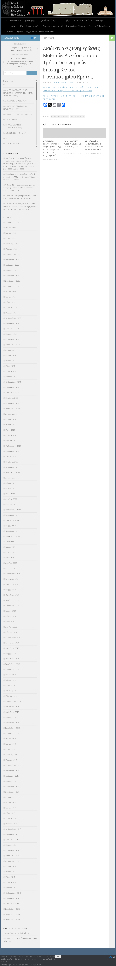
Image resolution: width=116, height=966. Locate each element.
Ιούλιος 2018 (10, 738)
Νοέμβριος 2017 (11, 781)
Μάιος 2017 (10, 813)
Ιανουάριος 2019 (12, 707)
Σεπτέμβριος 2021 (12, 536)
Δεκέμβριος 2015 (12, 903)
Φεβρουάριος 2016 (13, 893)
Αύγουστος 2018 (12, 733)
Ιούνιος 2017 (10, 808)
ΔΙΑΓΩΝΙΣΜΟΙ (10, 138)
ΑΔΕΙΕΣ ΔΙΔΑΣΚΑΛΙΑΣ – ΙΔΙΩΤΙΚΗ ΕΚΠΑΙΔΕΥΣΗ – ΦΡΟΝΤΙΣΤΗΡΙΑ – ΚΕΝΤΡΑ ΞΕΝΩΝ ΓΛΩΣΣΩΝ (18, 93)
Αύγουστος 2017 (12, 797)
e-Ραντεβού (9, 31)
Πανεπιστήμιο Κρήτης (77, 117)
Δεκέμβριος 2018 (12, 712)
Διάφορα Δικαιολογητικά (53, 26)
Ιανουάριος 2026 (12, 259)
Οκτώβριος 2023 (12, 403)
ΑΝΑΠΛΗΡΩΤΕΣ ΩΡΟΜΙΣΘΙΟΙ (16, 114)
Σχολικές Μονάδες (47, 20)
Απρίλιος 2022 (11, 499)
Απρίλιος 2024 (11, 371)
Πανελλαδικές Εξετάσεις (76, 26)
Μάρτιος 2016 (11, 888)
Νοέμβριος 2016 (11, 845)
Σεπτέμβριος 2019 (12, 664)
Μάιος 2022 (10, 494)
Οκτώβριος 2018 (12, 722)
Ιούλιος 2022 (10, 483)
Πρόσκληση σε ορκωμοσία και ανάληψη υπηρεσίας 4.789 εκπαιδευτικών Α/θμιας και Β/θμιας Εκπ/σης (19, 177)
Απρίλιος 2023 (11, 435)
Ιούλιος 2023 (10, 419)
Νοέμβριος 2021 (11, 526)
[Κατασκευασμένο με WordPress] (16, 964)
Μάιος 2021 (10, 557)
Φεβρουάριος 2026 (13, 254)
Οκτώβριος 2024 (12, 339)
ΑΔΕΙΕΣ (8, 85)
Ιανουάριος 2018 (12, 770)
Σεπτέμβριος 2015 (12, 909)
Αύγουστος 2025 (12, 286)
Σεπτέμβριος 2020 (12, 600)
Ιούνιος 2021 (10, 552)
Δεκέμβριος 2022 (12, 456)
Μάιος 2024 (10, 366)
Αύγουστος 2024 (12, 350)
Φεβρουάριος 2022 (13, 510)
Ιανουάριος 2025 (12, 323)
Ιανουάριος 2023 (12, 451)
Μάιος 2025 (10, 302)
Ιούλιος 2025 (10, 291)
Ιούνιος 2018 (10, 744)
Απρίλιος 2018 (11, 754)
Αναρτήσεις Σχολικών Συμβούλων (18, 933)
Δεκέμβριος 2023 (12, 392)
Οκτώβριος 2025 (12, 275)
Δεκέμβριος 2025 (12, 265)
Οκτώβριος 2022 (12, 467)
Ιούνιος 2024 (10, 361)
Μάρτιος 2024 (11, 377)
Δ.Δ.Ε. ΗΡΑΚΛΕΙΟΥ (11, 20)
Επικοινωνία (9, 26)
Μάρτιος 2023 (11, 440)
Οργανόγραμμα (30, 20)
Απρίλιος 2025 (11, 307)
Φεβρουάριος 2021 (13, 573)
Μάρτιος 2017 (11, 824)
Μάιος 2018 (10, 749)
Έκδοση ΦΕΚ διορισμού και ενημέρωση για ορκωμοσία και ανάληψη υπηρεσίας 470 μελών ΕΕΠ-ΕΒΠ (19, 188)
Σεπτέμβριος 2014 (12, 914)
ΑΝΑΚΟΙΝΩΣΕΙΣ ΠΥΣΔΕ (13, 101)
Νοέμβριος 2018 (11, 717)
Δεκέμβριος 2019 (12, 648)
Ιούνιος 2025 (10, 297)
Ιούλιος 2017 (10, 802)
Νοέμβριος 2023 (11, 398)
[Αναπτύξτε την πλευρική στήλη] (112, 38)
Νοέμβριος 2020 (11, 589)
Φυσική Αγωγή (32, 26)
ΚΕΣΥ (45, 38)
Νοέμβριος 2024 (11, 334)
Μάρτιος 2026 (11, 249)
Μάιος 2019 (10, 685)
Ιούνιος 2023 (10, 424)
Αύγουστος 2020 (12, 605)
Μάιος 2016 (10, 877)
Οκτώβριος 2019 (12, 659)
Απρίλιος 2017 (11, 818)
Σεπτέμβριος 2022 (12, 472)
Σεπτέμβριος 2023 (12, 408)
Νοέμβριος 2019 (11, 653)
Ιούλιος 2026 (10, 227)
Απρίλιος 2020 (11, 627)
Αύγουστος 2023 (12, 414)
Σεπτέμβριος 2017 (12, 792)
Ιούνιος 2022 (10, 488)
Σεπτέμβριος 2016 (12, 856)
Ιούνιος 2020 (10, 616)
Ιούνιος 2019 (10, 680)
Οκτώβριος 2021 (12, 531)
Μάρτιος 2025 (11, 313)
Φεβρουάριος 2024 (13, 382)
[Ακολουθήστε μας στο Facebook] (32, 38)
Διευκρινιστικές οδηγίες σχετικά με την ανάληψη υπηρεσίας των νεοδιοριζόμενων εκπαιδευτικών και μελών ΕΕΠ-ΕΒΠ (19, 206)
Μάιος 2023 (10, 430)
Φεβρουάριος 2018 (13, 765)
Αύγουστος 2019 (12, 669)
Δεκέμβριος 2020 (12, 584)
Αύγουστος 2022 (12, 478)
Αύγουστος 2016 (12, 861)
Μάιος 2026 (10, 238)
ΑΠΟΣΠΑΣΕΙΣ (10, 119)
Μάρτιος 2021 (11, 568)
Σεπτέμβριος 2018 (12, 728)
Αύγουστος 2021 (12, 542)
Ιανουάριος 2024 (12, 387)
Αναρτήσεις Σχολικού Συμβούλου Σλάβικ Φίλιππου (20, 939)
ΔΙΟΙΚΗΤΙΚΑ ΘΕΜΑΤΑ (13, 143)
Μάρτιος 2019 (11, 696)
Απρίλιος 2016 (11, 882)
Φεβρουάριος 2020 (13, 637)
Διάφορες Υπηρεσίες (82, 20)
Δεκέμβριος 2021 (12, 520)
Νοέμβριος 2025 (11, 270)
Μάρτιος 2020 (11, 632)
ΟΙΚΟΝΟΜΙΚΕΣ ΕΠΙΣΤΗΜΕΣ (60, 117)
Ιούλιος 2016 (10, 866)
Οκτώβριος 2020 (12, 595)
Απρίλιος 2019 (11, 691)
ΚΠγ (21, 26)
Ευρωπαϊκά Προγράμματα (99, 26)
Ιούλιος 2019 (10, 675)
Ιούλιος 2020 (10, 611)
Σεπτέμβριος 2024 (12, 345)
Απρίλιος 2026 (11, 243)
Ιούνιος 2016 (10, 872)
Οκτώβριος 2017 (12, 786)
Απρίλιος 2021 (11, 563)
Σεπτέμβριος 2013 (12, 919)
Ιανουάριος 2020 (12, 643)
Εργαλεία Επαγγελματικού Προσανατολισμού (35, 31)
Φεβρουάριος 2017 (13, 829)
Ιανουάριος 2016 (12, 898)
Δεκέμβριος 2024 (12, 329)
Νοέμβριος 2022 (11, 462)
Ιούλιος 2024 (10, 355)
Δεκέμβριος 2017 (12, 776)
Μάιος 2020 (10, 621)
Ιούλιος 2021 (10, 547)
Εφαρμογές (64, 20)
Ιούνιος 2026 (10, 233)
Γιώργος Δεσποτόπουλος (63, 83)
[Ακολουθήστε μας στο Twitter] (35, 38)
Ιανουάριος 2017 (12, 834)
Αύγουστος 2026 (12, 222)
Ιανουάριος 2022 (12, 515)
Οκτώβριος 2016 (12, 850)
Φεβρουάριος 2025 (13, 318)
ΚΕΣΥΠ (51, 38)
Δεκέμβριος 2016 (12, 840)
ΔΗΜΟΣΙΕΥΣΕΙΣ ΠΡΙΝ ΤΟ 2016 (16, 133)
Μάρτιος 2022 (11, 504)
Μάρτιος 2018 (11, 760)
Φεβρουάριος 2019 (13, 701)
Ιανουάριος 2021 (12, 579)
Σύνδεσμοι (99, 20)
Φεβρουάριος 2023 (13, 446)
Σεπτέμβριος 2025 (12, 281)
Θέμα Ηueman (37, 965)
